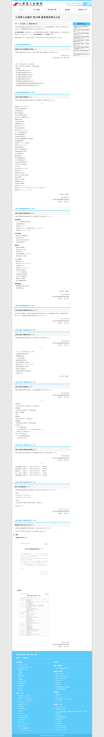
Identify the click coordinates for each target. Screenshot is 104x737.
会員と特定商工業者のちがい (25, 667)
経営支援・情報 (52, 10)
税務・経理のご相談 (61, 678)
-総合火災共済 (59, 719)
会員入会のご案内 (23, 664)
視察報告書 (21, 685)
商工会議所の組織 (23, 669)
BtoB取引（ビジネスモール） (26, 698)
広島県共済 (58, 714)
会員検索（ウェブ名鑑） (24, 695)
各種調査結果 (22, 683)
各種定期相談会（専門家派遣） (63, 687)
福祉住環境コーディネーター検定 (64, 699)
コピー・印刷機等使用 (24, 728)
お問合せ (56, 662)
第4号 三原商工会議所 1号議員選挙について (81, 44)
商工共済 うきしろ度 (61, 707)
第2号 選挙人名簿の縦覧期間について (81, 51)
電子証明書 (21, 706)
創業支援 (58, 682)
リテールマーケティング (62, 697)
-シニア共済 (59, 721)
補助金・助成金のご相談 (62, 676)
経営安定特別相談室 (61, 689)
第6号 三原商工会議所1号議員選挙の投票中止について (81, 37)
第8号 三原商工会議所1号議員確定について (81, 30)
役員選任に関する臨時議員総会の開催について (81, 27)
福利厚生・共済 (82, 10)
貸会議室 (21, 711)
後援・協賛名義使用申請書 (62, 668)
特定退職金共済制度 (61, 709)
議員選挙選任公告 (33, 23)
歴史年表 (21, 690)
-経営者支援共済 (60, 725)
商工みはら (21, 713)
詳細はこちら (50, 34)
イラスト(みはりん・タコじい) (26, 730)
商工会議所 (37, 10)
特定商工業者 (21, 675)
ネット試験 (58, 701)
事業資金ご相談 (59, 674)
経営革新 (58, 684)
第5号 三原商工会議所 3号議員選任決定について (81, 41)
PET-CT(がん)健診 (23, 715)
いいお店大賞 (22, 719)
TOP (16, 23)
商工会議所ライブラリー (24, 702)
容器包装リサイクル (23, 704)
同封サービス (22, 721)
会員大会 (21, 688)
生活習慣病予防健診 (23, 717)
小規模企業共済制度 (61, 727)
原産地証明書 (22, 708)
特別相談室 (58, 680)
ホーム (21, 10)
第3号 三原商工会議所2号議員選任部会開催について (81, 47)
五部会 (20, 671)
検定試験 (67, 10)
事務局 (20, 677)
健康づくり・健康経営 (22, 657)
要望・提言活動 (22, 681)
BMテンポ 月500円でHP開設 (26, 700)
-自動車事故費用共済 (61, 717)
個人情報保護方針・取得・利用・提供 (26, 654)
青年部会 (20, 674)
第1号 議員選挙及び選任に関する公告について (81, 54)
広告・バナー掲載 (23, 723)
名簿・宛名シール (23, 726)
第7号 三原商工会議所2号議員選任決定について (81, 34)
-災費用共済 (59, 723)
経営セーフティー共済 (61, 729)
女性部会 (20, 672)
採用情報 (21, 679)
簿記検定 (58, 694)
